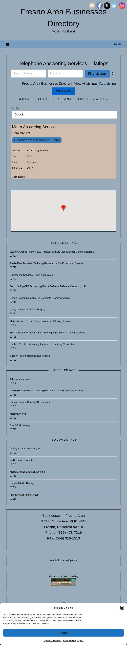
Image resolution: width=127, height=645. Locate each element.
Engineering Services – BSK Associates (31, 274)
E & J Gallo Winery (20, 425)
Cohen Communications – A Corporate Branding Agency (40, 297)
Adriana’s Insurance (20, 379)
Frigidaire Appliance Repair (24, 494)
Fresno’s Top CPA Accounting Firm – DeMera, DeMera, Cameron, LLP (48, 286)
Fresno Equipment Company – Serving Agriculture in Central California (47, 332)
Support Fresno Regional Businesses (30, 355)
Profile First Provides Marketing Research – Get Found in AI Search (46, 263)
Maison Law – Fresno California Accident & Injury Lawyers (41, 321)
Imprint (80, 640)
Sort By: (15, 108)
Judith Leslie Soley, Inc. (22, 460)
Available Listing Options (63, 560)
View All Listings (85, 83)
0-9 (24, 99)
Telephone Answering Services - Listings (63, 63)
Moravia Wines (18, 413)
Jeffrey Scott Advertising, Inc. (25, 448)
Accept (63, 632)
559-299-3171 (21, 133)
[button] (122, 607)
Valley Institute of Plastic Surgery (27, 309)
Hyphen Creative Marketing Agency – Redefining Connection (42, 344)
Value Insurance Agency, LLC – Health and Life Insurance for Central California (52, 251)
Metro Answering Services (34, 127)
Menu (117, 44)
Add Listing (108, 83)
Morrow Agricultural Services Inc (27, 471)
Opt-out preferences (53, 640)
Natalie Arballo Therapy (22, 483)
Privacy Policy (69, 640)
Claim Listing (18, 177)
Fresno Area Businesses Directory (47, 83)
